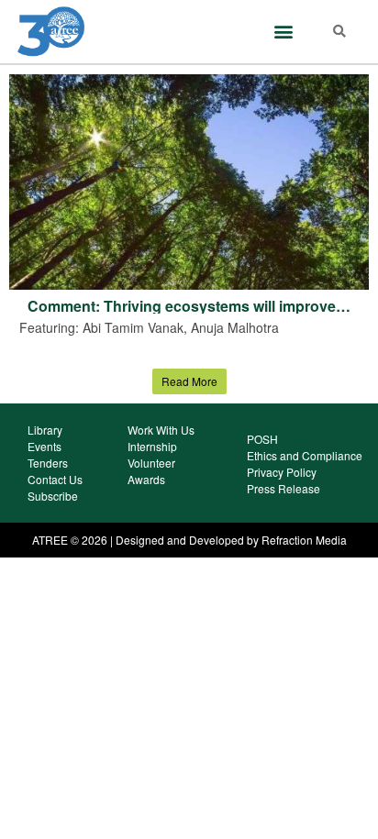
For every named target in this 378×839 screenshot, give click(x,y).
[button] (283, 32)
